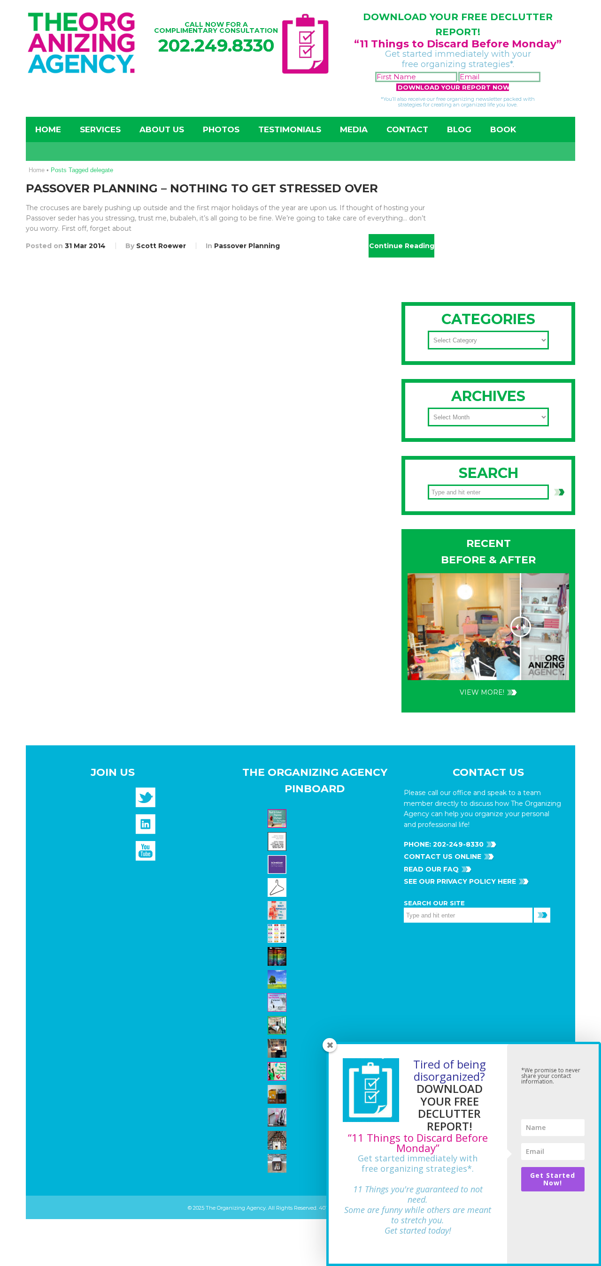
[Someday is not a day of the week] (278, 863)
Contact (407, 129)
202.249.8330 (216, 45)
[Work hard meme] (278, 840)
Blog (459, 129)
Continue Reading (401, 246)
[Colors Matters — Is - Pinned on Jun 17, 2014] (278, 932)
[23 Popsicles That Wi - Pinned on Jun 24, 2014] (278, 909)
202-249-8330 (457, 844)
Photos (221, 129)
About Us (161, 129)
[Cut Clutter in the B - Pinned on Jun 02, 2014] (278, 1024)
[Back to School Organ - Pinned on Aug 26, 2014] (278, 817)
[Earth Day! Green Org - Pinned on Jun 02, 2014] (278, 978)
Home (48, 129)
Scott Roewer (161, 246)
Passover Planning (247, 246)
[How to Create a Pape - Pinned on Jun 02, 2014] (278, 1001)
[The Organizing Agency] (145, 800)
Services (100, 129)
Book (503, 129)
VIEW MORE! (482, 692)
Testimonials (289, 129)
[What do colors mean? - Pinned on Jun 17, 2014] (278, 955)
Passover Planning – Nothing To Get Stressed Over (202, 188)
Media (354, 129)
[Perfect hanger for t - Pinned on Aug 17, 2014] (278, 886)
